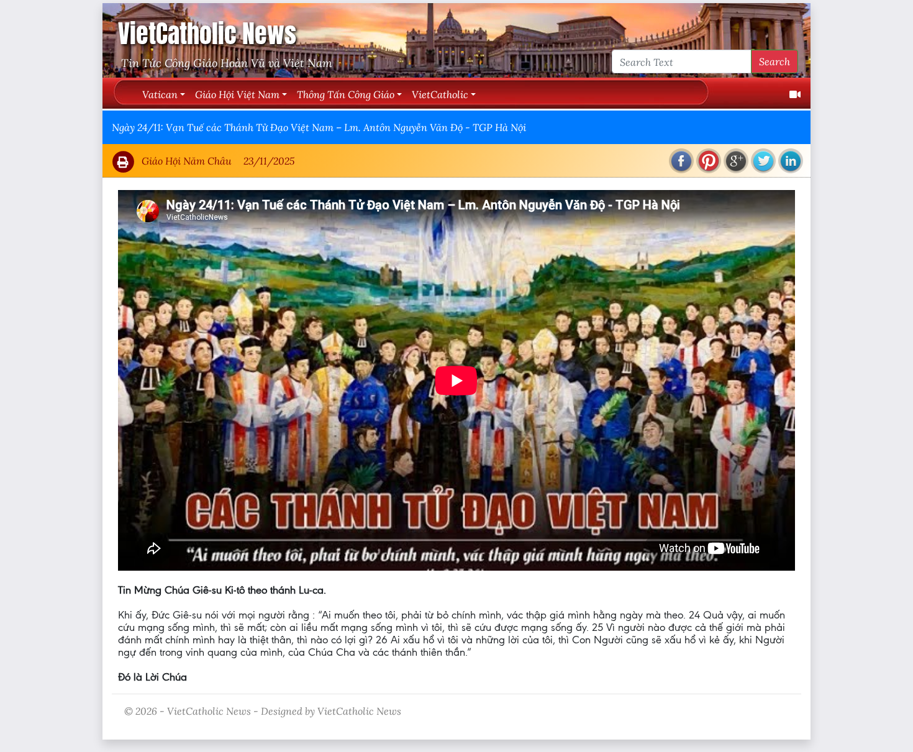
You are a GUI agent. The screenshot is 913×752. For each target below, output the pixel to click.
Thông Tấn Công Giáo (345, 94)
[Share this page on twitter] (763, 160)
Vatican (160, 94)
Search (774, 61)
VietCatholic (440, 94)
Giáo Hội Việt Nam (237, 94)
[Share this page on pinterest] (708, 160)
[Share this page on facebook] (681, 160)
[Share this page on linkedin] (790, 160)
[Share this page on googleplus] (736, 160)
